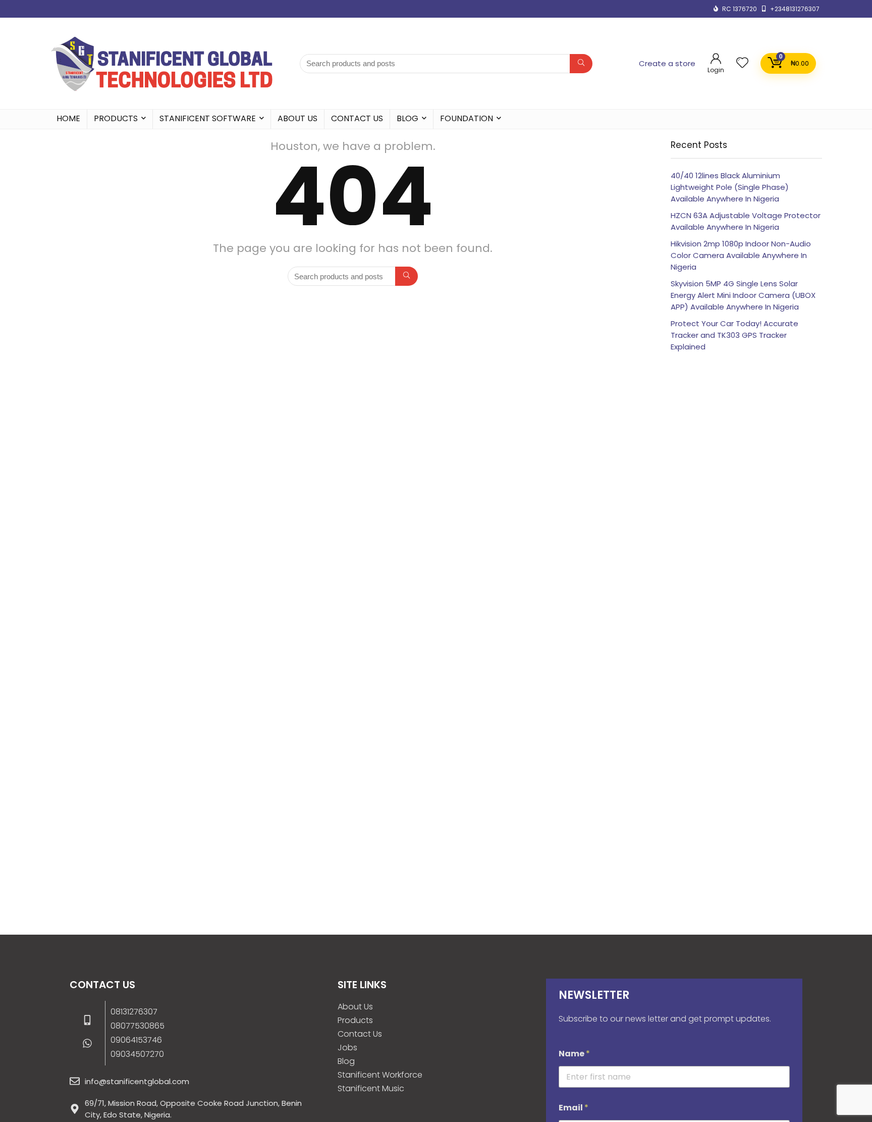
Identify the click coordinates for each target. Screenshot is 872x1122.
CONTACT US (357, 118)
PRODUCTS (116, 118)
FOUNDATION (466, 118)
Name (574, 1053)
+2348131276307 (795, 9)
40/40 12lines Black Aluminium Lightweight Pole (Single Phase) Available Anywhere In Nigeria (730, 187)
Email (573, 1107)
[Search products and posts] (581, 63)
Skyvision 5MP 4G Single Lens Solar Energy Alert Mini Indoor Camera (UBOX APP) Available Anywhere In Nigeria (743, 295)
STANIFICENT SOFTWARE (207, 118)
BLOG (407, 118)
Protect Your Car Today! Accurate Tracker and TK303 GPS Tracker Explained (734, 335)
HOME (68, 118)
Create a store (667, 63)
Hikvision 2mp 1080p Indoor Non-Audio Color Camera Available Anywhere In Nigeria (741, 255)
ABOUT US (297, 118)
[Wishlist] (742, 63)
